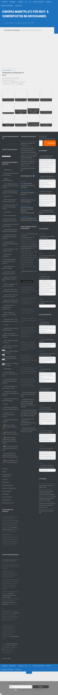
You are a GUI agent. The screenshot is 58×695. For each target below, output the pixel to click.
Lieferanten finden (6, 500)
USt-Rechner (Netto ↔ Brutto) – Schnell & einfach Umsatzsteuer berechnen (10, 381)
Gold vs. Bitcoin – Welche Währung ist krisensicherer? (8, 272)
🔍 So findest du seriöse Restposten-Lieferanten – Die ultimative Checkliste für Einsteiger (10, 455)
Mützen (10, 595)
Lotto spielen (5, 468)
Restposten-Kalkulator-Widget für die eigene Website (10, 352)
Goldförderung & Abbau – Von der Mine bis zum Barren (9, 285)
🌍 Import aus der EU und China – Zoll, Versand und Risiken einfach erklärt (10, 448)
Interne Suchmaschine (47, 137)
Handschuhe (5, 595)
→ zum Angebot (19, 84)
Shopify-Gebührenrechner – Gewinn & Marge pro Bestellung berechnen (9, 358)
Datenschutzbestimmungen (10, 215)
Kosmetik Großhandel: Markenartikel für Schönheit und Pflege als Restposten (46, 409)
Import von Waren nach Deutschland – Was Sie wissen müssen (9, 314)
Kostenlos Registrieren (7, 5)
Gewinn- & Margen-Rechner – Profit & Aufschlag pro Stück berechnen (9, 261)
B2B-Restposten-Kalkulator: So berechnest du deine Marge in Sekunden (9, 206)
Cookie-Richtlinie (7, 212)
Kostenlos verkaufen (38, 2)
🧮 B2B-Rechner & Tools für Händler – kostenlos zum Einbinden (10, 433)
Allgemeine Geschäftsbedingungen (7, 179)
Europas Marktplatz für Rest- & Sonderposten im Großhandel (25, 14)
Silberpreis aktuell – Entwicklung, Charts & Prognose (10, 364)
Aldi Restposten (5, 482)
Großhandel (16, 613)
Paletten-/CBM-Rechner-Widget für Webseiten (10, 341)
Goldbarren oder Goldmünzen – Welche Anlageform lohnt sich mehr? (10, 279)
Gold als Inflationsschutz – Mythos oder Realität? (8, 267)
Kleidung (4, 529)
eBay (14, 645)
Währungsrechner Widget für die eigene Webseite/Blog (10, 399)
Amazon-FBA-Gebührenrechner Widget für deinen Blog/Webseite (10, 192)
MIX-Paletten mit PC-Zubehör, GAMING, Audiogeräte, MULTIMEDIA (29, 156)
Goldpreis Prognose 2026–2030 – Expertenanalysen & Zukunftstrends (10, 301)
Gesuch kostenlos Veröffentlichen (7, 255)
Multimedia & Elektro (26, 190)
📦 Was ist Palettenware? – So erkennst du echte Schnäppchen (10, 461)
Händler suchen (24, 216)
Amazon (21, 2)
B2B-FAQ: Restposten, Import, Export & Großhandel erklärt (9, 200)
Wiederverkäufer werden (8, 503)
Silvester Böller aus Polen (8, 602)
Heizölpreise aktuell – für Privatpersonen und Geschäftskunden (8, 307)
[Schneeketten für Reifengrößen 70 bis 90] (14, 62)
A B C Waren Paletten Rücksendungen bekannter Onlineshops (28, 185)
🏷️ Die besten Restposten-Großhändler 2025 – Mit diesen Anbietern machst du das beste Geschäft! (9, 440)
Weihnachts (5, 604)
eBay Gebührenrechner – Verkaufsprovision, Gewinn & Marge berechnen (10, 243)
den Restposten (15, 636)
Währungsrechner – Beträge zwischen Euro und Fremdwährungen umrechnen (10, 393)
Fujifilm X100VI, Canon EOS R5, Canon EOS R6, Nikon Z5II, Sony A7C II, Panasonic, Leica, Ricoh (29, 429)
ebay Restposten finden (7, 485)
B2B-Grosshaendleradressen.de (29, 271)
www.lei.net (5, 479)
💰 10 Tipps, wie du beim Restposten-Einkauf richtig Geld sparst (9, 426)
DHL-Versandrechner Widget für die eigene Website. (10, 225)
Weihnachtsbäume (6, 597)
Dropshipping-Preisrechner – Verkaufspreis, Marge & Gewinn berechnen (9, 236)
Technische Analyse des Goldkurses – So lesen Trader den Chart (10, 374)
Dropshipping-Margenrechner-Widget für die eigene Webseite (9, 230)
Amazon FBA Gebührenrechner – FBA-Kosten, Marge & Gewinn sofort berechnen (10, 185)
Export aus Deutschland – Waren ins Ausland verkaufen (10, 250)
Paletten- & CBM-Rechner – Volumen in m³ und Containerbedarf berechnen (10, 335)
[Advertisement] (27, 44)
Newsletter (18, 5)
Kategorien (12, 2)
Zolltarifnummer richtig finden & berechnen (10, 420)
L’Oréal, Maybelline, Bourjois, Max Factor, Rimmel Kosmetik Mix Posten (46, 212)
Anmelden (48, 2)
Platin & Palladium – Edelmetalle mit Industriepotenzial (10, 346)
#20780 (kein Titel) (8, 170)
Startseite (4, 2)
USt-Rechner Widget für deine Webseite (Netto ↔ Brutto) (9, 387)
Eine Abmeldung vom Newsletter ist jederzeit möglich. (30, 690)
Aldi (26, 2)
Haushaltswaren (25, 205)
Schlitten (14, 595)
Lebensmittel (14, 527)
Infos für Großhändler (7, 497)
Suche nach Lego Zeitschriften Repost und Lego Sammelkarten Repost (28, 394)
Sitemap (4, 471)
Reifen (13, 82)
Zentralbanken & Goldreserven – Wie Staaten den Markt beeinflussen (10, 408)
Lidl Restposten (5, 494)
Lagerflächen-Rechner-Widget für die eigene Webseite (10, 329)
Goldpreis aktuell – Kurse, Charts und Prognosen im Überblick (10, 295)
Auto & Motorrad (6, 70)
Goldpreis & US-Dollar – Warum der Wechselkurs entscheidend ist (10, 290)
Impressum (6, 324)
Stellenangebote (7, 368)
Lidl (30, 2)
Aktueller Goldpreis (6, 658)
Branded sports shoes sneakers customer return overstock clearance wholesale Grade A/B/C (28, 150)
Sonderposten (13, 560)
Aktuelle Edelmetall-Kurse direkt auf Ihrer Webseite (10, 174)
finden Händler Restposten (12, 644)
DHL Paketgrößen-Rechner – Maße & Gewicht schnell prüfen (9, 220)
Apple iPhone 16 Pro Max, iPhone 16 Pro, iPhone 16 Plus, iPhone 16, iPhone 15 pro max (29, 163)
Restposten (9, 529)
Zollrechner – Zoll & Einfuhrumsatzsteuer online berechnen (8, 414)
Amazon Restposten (6, 491)
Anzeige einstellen (8, 196)
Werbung (6, 404)
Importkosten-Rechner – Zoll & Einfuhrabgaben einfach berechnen (10, 320)
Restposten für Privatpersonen (9, 488)
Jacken (11, 593)
